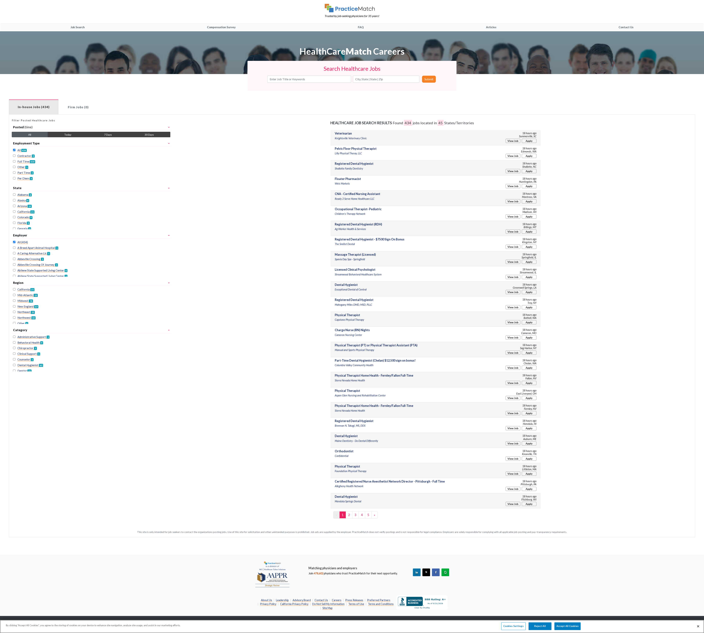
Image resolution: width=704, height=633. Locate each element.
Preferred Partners (378, 600)
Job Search (78, 27)
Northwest (26, 317)
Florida (23, 223)
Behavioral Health (29, 342)
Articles (491, 27)
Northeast (25, 312)
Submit (428, 79)
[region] (352, 626)
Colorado (24, 217)
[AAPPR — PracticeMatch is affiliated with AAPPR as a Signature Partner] (272, 574)
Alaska (22, 200)
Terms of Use (356, 604)
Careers (336, 600)
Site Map (327, 608)
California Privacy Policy (294, 604)
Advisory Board (302, 600)
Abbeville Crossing (30, 259)
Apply (529, 140)
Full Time (25, 161)
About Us (266, 600)
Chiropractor (26, 348)
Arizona (24, 206)
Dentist (24, 370)
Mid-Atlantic (27, 295)
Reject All (540, 626)
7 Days (108, 134)
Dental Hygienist (29, 365)
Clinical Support (28, 353)
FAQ (361, 27)
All (29, 134)
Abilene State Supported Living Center (42, 270)
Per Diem (24, 178)
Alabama (24, 194)
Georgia (23, 228)
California (25, 211)
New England (27, 306)
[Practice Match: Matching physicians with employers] (352, 8)
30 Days (149, 134)
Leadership (282, 600)
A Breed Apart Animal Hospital (37, 247)
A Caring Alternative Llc (33, 253)
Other (22, 167)
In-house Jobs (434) (34, 107)
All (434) (22, 242)
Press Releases (354, 600)
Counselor (25, 359)
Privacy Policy (268, 604)
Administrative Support (33, 336)
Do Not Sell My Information (328, 604)
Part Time (25, 172)
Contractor (25, 155)
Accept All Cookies (567, 626)
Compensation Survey (221, 27)
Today (67, 134)
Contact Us (626, 27)
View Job (512, 140)
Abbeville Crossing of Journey (37, 264)
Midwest (24, 300)
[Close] (698, 626)
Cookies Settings (513, 626)
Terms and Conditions (381, 604)
